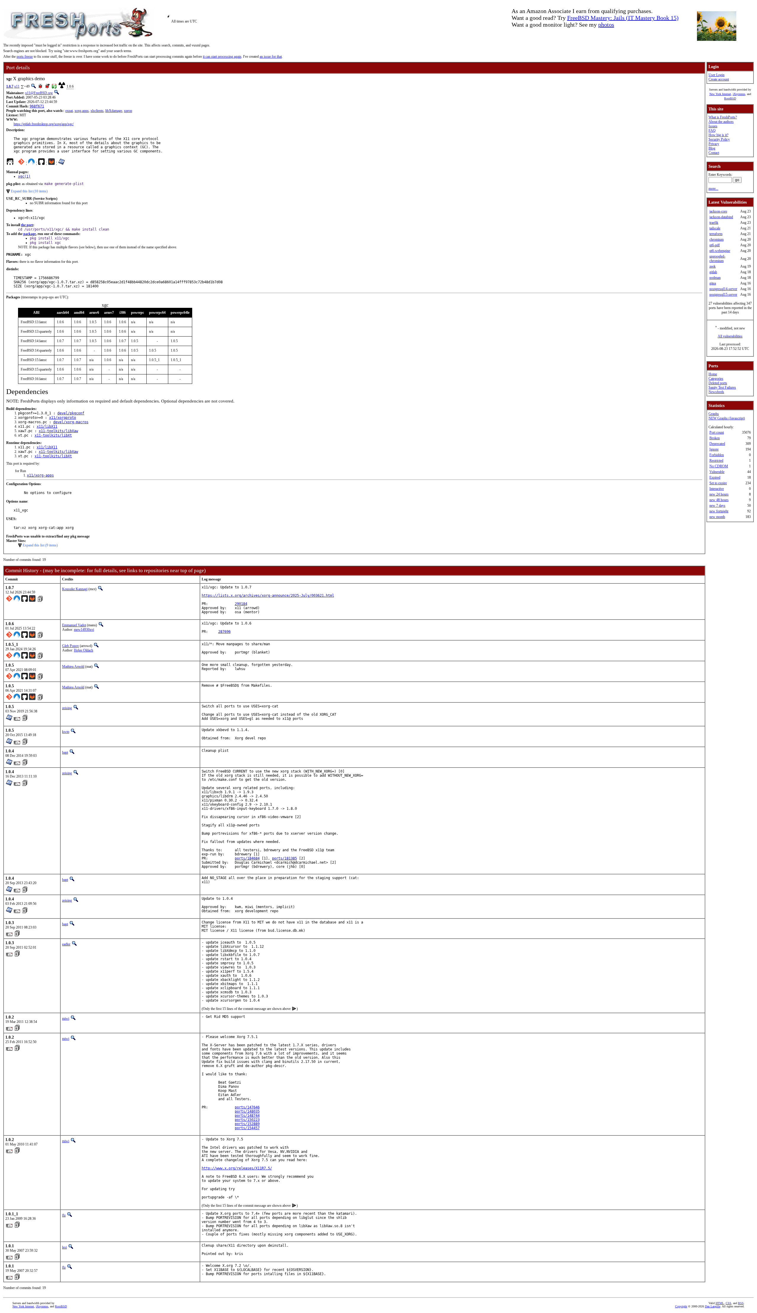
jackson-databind (721, 217)
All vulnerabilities (730, 336)
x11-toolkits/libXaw (58, 431)
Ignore (714, 449)
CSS (728, 1303)
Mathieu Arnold (73, 666)
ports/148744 (247, 1116)
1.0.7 (9, 86)
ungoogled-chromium (717, 258)
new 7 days (717, 505)
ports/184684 (247, 858)
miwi (65, 1018)
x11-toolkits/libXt (53, 435)
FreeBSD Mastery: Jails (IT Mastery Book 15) (623, 18)
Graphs (714, 414)
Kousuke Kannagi (75, 589)
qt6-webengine (719, 251)
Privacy (714, 144)
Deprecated (717, 444)
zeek (712, 266)
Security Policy (719, 139)
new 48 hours (719, 500)
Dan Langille (712, 1306)
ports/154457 (247, 1128)
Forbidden (716, 455)
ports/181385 (284, 858)
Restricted (716, 460)
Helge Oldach (83, 650)
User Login (716, 75)
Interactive (716, 489)
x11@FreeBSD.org (39, 93)
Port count (716, 432)
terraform (715, 234)
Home (713, 374)
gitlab (713, 272)
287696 (224, 632)
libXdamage (113, 111)
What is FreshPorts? (723, 117)
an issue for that (271, 56)
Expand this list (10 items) (29, 191)
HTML (720, 1303)
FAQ (712, 130)
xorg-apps (82, 111)
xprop (128, 111)
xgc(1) (24, 176)
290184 (241, 604)
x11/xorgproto (62, 418)
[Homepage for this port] (10, 163)
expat (69, 111)
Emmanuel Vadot (74, 625)
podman (715, 278)
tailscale (714, 228)
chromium (716, 239)
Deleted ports (718, 383)
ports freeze (25, 56)
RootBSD (730, 98)
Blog (712, 148)
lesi (64, 1247)
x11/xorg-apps (40, 475)
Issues (713, 126)
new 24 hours (719, 494)
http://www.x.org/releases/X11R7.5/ (237, 1168)
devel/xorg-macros (70, 422)
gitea (712, 283)
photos (606, 24)
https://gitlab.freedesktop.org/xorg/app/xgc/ (44, 124)
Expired (714, 477)
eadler (66, 944)
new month (717, 517)
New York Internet (720, 94)
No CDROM (718, 466)
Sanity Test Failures (722, 387)
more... (713, 188)
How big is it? (718, 135)
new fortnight (718, 511)
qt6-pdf (714, 245)
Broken (714, 438)
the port (27, 225)
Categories (716, 378)
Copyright (681, 1306)
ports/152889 (247, 1124)
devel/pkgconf (70, 413)
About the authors (721, 122)
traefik (713, 223)
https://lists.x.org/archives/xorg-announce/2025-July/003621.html (268, 595)
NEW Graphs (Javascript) (727, 418)
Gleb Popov (70, 646)
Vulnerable (716, 472)
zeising (67, 708)
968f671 (37, 106)
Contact (714, 153)
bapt (65, 752)
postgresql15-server (723, 294)
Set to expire (718, 483)
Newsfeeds (716, 392)
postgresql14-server (723, 289)
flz (64, 1215)
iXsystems (739, 94)
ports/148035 (247, 1111)
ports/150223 (247, 1120)
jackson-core (718, 211)
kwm (65, 732)
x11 (17, 86)
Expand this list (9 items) (40, 545)
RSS (741, 1303)
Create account (719, 79)
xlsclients (96, 111)
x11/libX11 (47, 426)
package (29, 234)
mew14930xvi (84, 629)
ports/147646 (247, 1107)
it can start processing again (222, 56)
